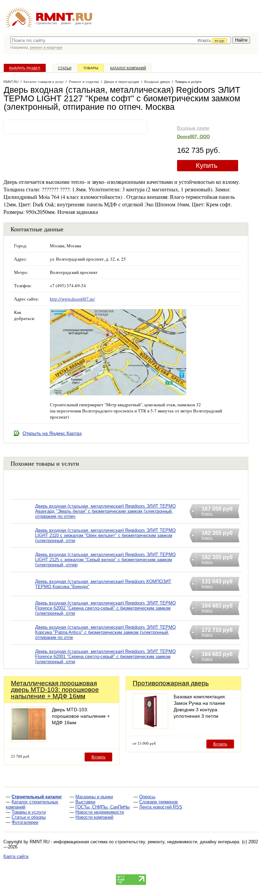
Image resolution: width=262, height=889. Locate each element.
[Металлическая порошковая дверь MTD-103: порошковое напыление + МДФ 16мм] (28, 740)
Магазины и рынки (94, 796)
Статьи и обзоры (29, 817)
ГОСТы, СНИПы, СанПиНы (102, 807)
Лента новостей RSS (160, 807)
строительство (46, 23)
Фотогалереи (25, 822)
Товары (90, 68)
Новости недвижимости (99, 812)
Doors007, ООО (193, 136)
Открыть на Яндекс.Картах (52, 433)
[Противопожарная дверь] (150, 727)
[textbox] (120, 40)
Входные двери (193, 128)
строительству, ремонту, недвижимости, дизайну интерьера (177, 841)
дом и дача (83, 23)
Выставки (85, 801)
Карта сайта (15, 856)
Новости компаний (94, 817)
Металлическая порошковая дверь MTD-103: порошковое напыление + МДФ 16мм (55, 690)
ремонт (66, 23)
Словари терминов (158, 801)
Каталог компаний (128, 68)
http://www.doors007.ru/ (72, 299)
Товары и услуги (29, 812)
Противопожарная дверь (171, 683)
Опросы (147, 796)
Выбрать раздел (24, 68)
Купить (206, 165)
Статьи (64, 68)
